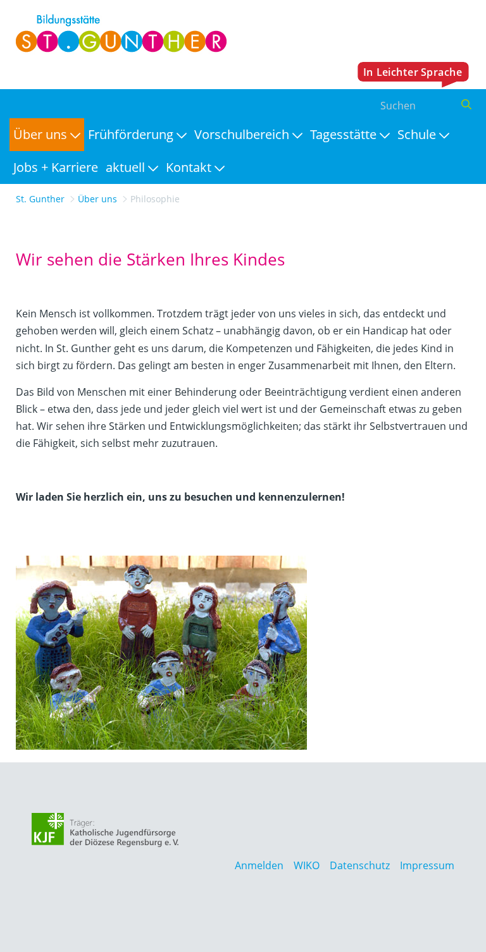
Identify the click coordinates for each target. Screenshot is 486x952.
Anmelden (259, 865)
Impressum (427, 865)
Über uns (97, 199)
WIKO (307, 865)
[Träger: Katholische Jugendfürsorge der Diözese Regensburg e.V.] (105, 830)
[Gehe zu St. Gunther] (118, 33)
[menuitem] (46, 134)
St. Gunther (40, 199)
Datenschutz (360, 865)
